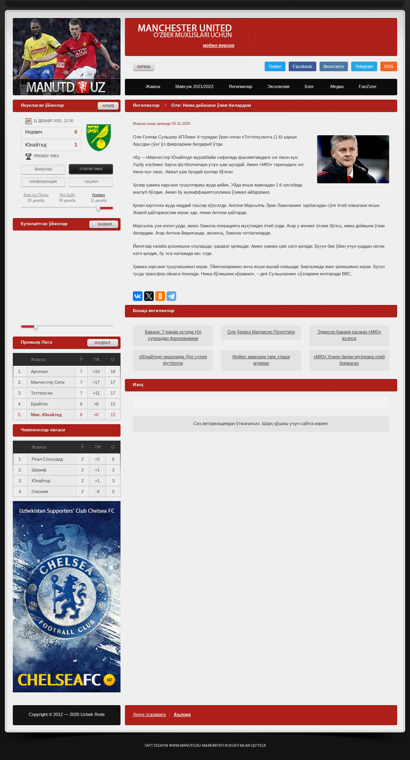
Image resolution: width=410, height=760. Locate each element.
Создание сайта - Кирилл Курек (205, 745)
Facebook (302, 66)
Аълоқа (182, 714)
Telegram (364, 66)
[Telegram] (171, 296)
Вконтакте (334, 66)
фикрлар (43, 168)
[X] (149, 296)
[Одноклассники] (160, 296)
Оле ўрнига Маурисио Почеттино (261, 331)
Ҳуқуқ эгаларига (149, 714)
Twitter (275, 66)
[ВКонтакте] (138, 296)
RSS (388, 66)
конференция (43, 181)
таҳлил (91, 181)
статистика (91, 168)
